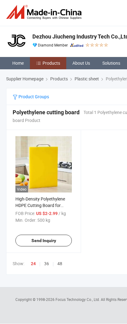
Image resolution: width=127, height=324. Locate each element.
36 (46, 263)
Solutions (111, 63)
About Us (81, 63)
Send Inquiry (43, 240)
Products (51, 63)
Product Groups (33, 96)
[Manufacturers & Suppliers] (45, 12)
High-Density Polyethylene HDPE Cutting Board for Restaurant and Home (40, 205)
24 (33, 263)
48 (59, 263)
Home (18, 63)
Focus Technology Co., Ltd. (78, 299)
